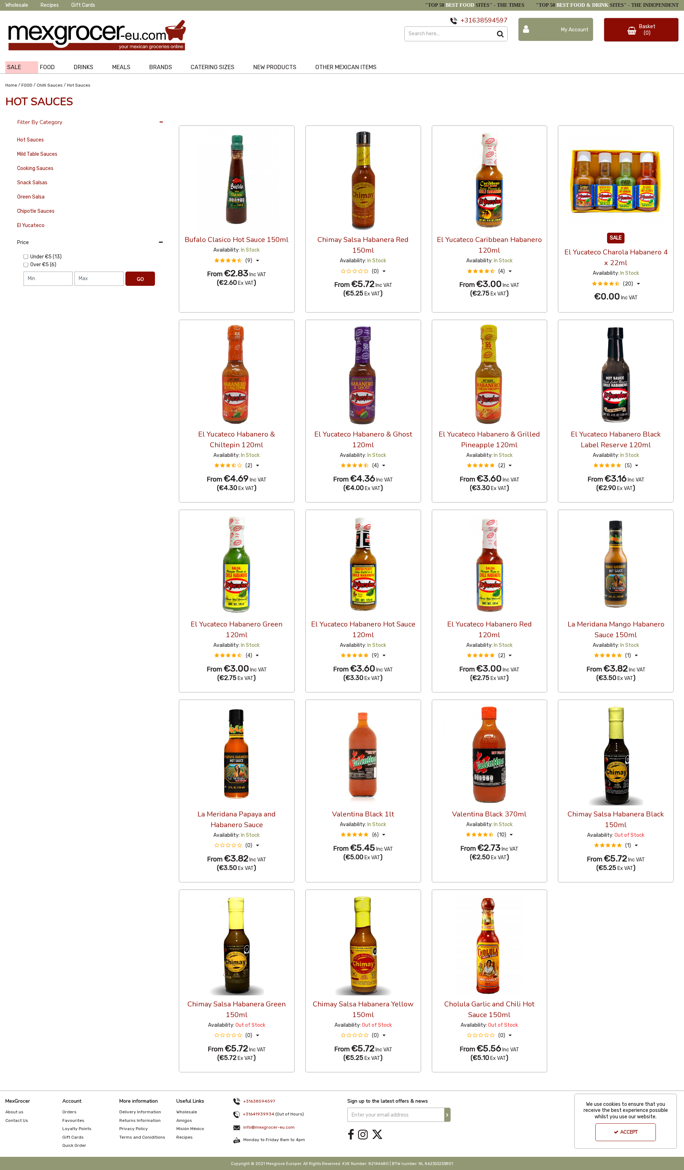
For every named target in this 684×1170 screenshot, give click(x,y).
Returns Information (140, 1120)
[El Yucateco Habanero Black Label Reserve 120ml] (616, 374)
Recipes (50, 5)
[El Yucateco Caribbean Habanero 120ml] (489, 180)
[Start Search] (500, 33)
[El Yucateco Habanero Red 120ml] (489, 564)
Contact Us (16, 1120)
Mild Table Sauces (37, 154)
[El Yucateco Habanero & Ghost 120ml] (363, 374)
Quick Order (74, 1145)
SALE (14, 67)
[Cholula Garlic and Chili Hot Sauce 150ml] (489, 944)
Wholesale (16, 5)
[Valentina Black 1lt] (363, 754)
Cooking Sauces (35, 168)
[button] (236, 261)
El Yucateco (31, 225)
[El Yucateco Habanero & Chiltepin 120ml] (236, 374)
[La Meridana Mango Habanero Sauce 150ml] (616, 564)
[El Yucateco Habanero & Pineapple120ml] (489, 374)
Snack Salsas (32, 183)
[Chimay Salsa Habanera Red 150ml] (363, 180)
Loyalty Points (77, 1128)
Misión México (190, 1128)
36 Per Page (193, 118)
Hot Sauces (30, 140)
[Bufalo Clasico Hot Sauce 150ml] (236, 180)
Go (140, 279)
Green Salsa (31, 197)
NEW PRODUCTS (274, 67)
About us (14, 1111)
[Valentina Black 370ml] (489, 754)
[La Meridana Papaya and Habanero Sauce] (236, 754)
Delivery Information (140, 1111)
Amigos (184, 1120)
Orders (69, 1111)
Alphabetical (232, 118)
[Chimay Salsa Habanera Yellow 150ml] (363, 944)
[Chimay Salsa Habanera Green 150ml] (236, 944)
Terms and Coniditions (142, 1137)
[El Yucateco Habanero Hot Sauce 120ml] (363, 564)
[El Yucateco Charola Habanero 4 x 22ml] (616, 180)
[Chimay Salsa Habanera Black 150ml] (616, 754)
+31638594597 (259, 1101)
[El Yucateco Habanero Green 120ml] (236, 564)
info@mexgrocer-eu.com (269, 1127)
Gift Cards (83, 5)
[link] (350, 1134)
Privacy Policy (133, 1128)
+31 (466, 20)
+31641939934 (258, 1114)
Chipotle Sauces (36, 211)
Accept (629, 1132)
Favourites (73, 1120)
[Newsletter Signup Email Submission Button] (447, 1115)
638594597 (490, 20)
